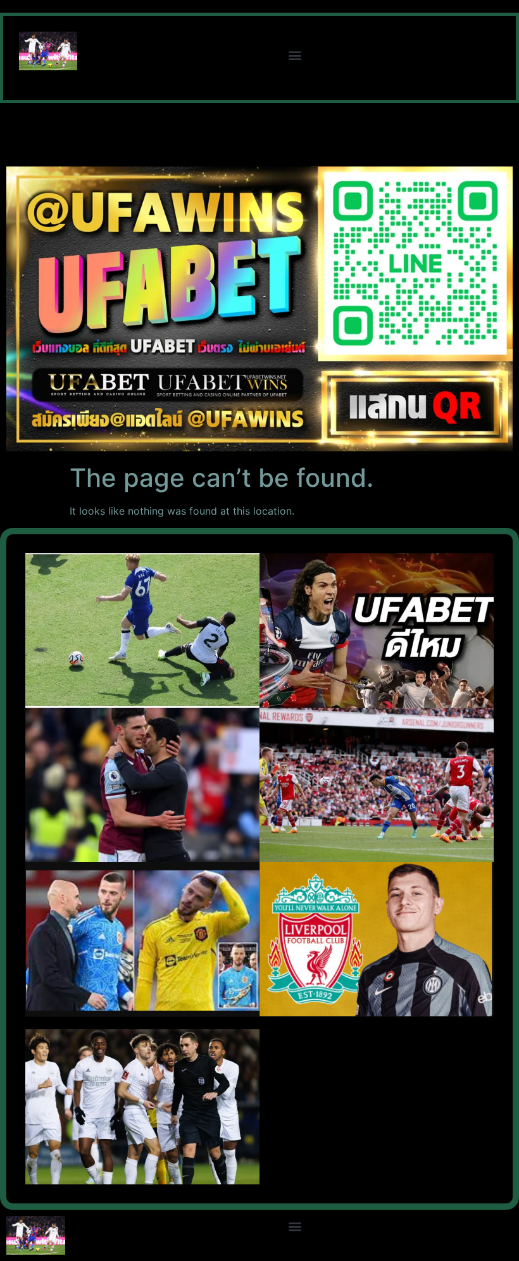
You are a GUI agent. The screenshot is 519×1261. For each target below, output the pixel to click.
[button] (295, 54)
